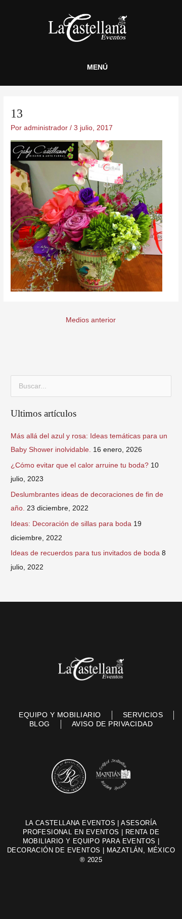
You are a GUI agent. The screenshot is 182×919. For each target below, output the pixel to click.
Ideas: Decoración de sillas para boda (71, 524)
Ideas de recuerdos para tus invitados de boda (85, 553)
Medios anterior (91, 320)
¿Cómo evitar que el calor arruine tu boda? (80, 465)
